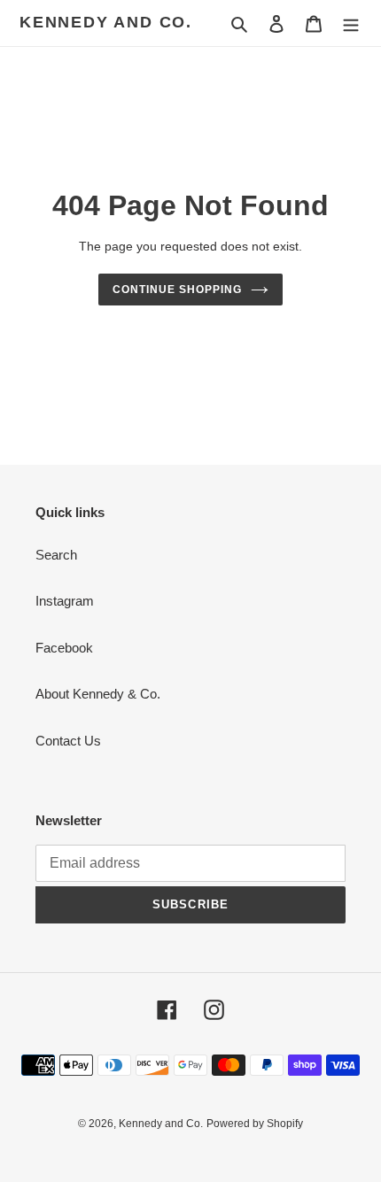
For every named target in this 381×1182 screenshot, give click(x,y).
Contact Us (68, 740)
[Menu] (350, 23)
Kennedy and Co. (105, 22)
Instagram (64, 600)
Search (56, 554)
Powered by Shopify (254, 1123)
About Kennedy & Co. (97, 693)
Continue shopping (177, 289)
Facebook (64, 647)
